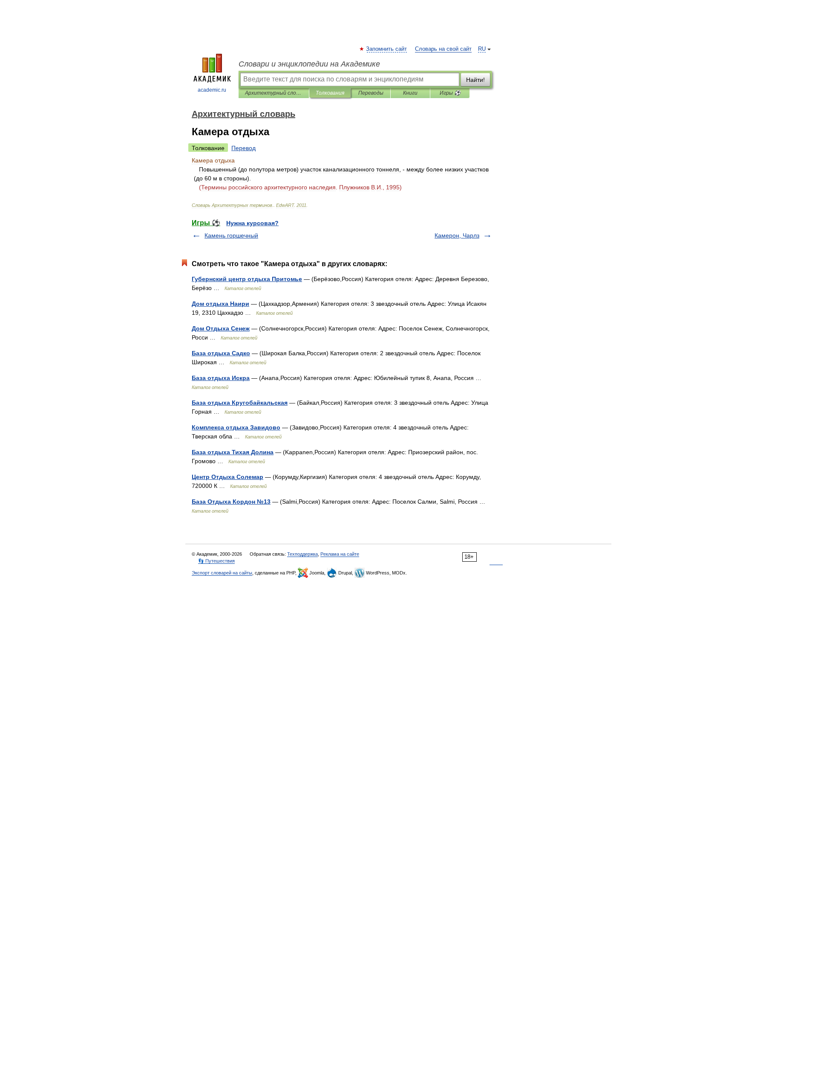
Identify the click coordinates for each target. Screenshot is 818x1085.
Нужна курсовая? (252, 223)
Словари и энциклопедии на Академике (309, 64)
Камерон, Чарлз (457, 235)
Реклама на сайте (339, 554)
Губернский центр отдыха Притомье (247, 279)
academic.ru (212, 90)
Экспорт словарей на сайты (222, 572)
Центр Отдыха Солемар (227, 476)
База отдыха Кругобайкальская (240, 402)
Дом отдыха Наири (220, 303)
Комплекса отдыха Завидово (236, 427)
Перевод (243, 148)
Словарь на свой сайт (443, 49)
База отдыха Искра (221, 377)
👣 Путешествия (216, 560)
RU (482, 49)
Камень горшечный (231, 235)
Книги (410, 93)
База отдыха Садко (221, 353)
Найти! (475, 79)
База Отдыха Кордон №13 (231, 501)
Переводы (370, 93)
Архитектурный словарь (273, 93)
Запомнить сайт (387, 49)
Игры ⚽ (450, 93)
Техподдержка (302, 554)
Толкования (330, 93)
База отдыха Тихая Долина (233, 452)
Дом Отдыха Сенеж (221, 328)
